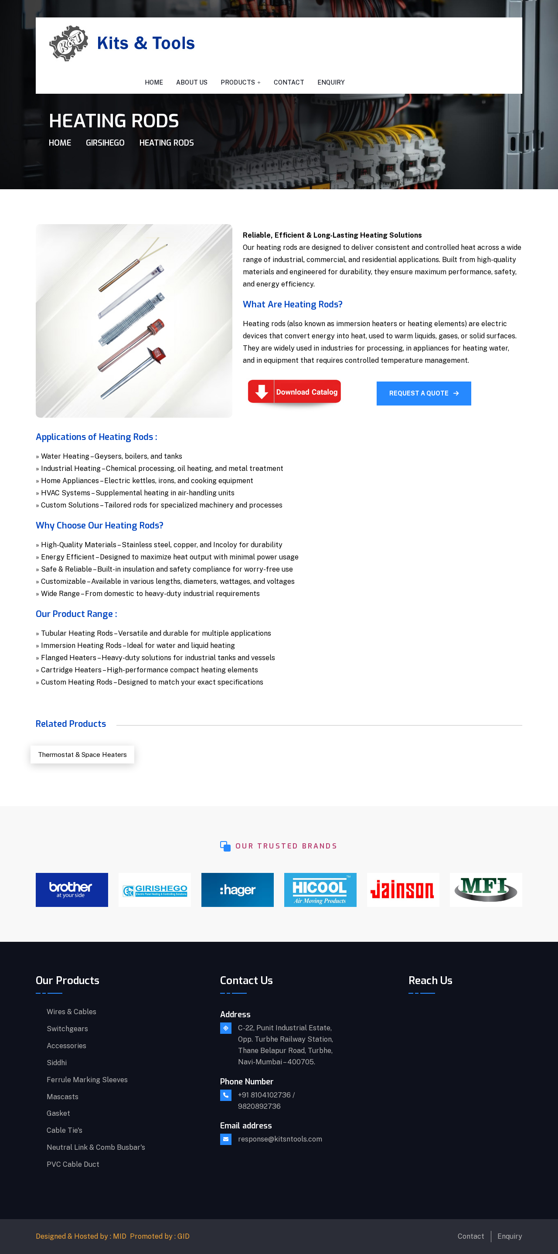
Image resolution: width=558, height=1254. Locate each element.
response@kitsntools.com (280, 1139)
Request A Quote (419, 393)
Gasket (58, 1114)
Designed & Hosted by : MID (81, 1236)
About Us (192, 82)
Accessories (66, 1046)
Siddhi (57, 1063)
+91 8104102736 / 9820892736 (266, 1101)
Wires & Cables (71, 1012)
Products (238, 82)
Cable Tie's (64, 1131)
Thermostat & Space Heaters (82, 754)
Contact (289, 82)
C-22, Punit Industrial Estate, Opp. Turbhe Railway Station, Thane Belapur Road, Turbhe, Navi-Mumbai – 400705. (285, 1045)
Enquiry (331, 82)
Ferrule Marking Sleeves (87, 1080)
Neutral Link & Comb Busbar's (96, 1148)
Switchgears (67, 1029)
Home (154, 82)
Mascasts (62, 1097)
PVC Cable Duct (73, 1165)
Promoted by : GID (160, 1236)
